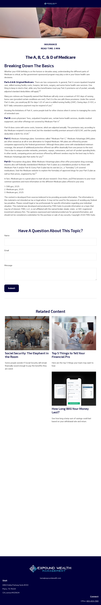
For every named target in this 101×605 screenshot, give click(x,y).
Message (8, 265)
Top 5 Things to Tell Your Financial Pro (68, 354)
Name (6, 235)
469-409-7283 (92, 601)
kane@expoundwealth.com (50, 578)
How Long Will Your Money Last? (70, 410)
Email (6, 250)
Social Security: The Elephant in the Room (27, 354)
